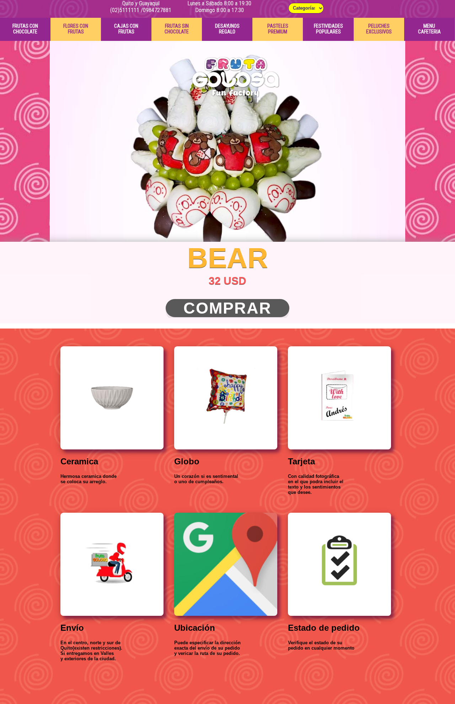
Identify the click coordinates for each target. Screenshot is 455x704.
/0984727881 (156, 10)
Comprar (227, 308)
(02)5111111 (124, 10)
